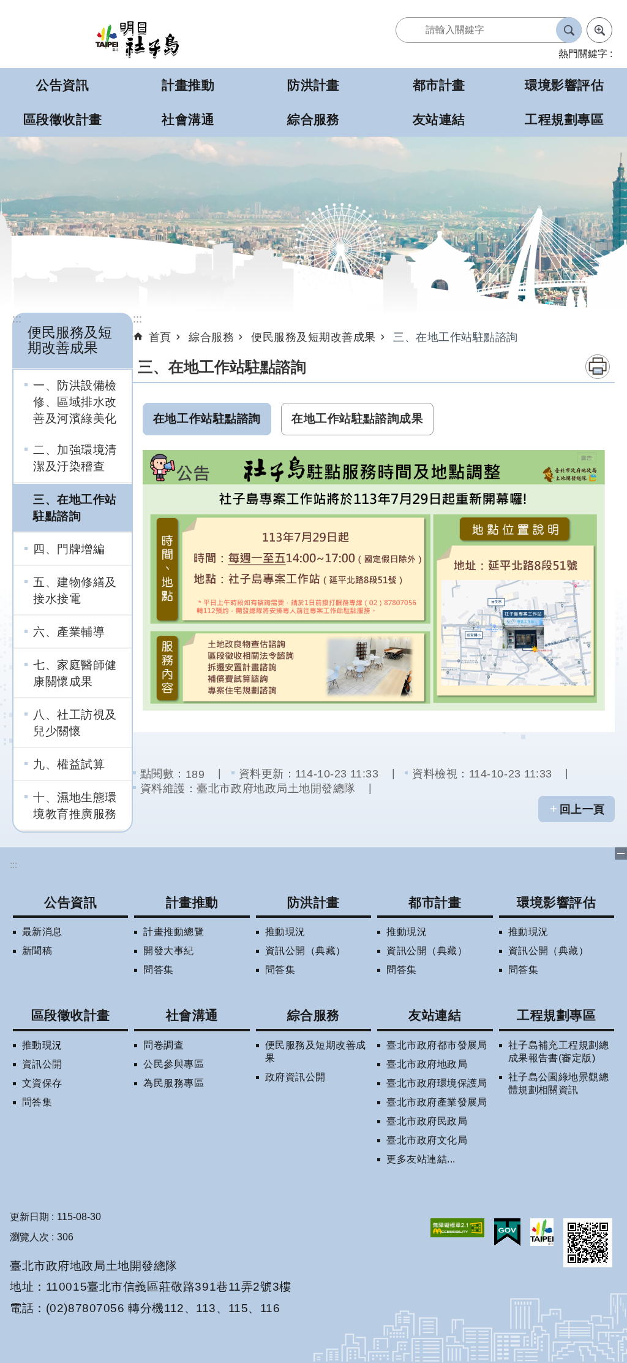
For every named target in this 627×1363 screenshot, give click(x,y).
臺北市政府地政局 (426, 1064)
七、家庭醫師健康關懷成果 (75, 673)
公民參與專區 (173, 1064)
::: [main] (137, 319)
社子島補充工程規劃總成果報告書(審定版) (558, 1051)
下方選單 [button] (621, 853)
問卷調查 (163, 1045)
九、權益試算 (69, 764)
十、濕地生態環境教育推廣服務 (75, 805)
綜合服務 (211, 337)
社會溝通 (192, 1015)
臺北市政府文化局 (426, 1140)
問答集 (158, 969)
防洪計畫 (313, 902)
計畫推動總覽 (173, 931)
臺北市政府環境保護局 (436, 1083)
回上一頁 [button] (582, 809)
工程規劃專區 (556, 1015)
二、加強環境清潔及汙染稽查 (75, 458)
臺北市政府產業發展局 (436, 1102)
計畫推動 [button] (188, 85)
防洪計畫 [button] (313, 85)
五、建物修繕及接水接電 (75, 590)
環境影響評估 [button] (564, 85)
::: (16, 319)
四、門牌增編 (69, 549)
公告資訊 (70, 902)
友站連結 (434, 1015)
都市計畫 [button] (439, 85)
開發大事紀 (168, 950)
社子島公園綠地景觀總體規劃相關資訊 (558, 1083)
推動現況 (285, 931)
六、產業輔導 (69, 631)
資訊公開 (42, 1064)
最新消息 (42, 931)
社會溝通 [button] (188, 119)
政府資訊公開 (295, 1077)
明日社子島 (137, 39)
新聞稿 (37, 950)
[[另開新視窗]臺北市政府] (542, 1232)
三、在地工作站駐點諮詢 (75, 507)
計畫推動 (192, 902)
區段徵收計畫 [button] (62, 119)
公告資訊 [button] (62, 85)
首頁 (160, 337)
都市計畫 (434, 902)
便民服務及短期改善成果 (313, 337)
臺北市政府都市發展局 (436, 1045)
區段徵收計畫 (70, 1015)
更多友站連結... (420, 1159)
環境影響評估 (556, 902)
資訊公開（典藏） (305, 950)
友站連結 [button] (439, 119)
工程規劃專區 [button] (564, 119)
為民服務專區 (173, 1083)
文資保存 (42, 1083)
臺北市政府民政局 (426, 1121)
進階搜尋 (599, 30)
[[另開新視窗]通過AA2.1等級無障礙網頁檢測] (457, 1227)
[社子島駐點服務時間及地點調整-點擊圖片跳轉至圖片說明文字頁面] (374, 580)
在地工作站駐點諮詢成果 (357, 418)
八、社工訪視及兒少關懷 (75, 723)
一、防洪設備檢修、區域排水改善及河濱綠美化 (75, 401)
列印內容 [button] (597, 366)
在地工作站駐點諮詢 (207, 418)
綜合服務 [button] (313, 119)
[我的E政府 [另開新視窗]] (507, 1232)
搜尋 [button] (569, 30)
